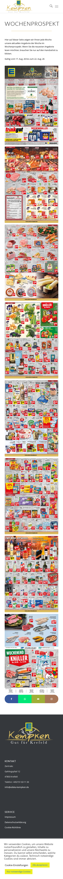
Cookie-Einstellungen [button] (16, 865)
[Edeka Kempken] (26, 6)
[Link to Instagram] (51, 699)
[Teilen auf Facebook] (11, 699)
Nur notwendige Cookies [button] (19, 871)
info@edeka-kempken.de (17, 787)
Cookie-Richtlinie (13, 827)
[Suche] (49, 6)
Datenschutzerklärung (15, 822)
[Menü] (56, 6)
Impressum (10, 816)
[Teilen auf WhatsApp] (25, 699)
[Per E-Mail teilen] (38, 699)
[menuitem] (49, 6)
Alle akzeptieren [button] (40, 864)
